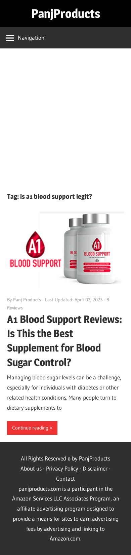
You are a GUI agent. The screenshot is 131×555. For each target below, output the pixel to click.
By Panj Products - (26, 300)
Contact (65, 478)
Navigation (31, 37)
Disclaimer (95, 468)
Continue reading (30, 427)
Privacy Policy (62, 468)
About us (31, 468)
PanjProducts (65, 13)
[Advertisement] (65, 122)
